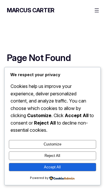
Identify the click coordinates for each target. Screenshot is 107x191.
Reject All (52, 155)
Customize (52, 144)
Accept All (52, 167)
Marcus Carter (30, 10)
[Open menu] (96, 10)
